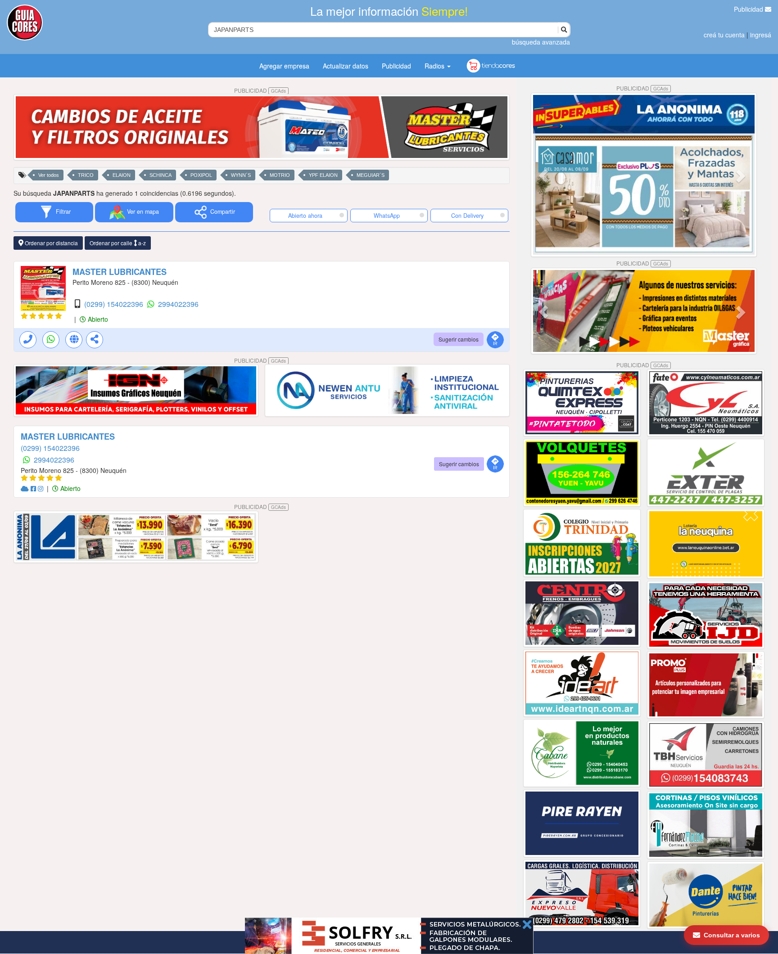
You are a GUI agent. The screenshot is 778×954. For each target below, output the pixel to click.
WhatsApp (387, 216)
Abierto (97, 319)
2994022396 (178, 304)
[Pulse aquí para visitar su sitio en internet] (26, 488)
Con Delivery (467, 216)
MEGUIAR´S (370, 175)
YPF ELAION (323, 175)
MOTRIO (280, 175)
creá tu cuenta (724, 34)
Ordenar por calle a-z (118, 243)
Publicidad (749, 9)
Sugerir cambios (459, 339)
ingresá (760, 34)
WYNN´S (241, 175)
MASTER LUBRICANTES (119, 272)
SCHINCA (160, 175)
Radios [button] (435, 65)
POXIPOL (201, 175)
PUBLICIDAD (260, 90)
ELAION (122, 175)
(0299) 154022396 (114, 304)
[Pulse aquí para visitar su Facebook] (34, 488)
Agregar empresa (284, 65)
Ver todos (48, 175)
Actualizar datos (345, 65)
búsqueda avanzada (541, 41)
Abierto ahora (306, 216)
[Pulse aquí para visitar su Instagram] (41, 488)
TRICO (86, 175)
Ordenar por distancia (50, 243)
